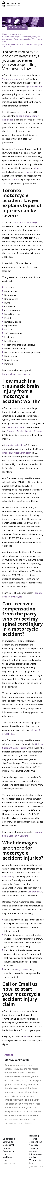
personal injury (34, 86)
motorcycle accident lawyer (25, 222)
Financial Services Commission (16, 452)
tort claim (6, 876)
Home (4, 34)
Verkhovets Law (10, 79)
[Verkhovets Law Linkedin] (9, 1127)
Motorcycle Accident (18, 34)
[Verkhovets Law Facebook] (5, 1127)
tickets (15, 179)
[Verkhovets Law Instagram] (13, 1127)
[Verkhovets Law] (11, 4)
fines (27, 172)
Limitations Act (35, 891)
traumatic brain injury (14, 445)
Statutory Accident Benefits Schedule (24, 431)
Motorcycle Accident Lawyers (16, 374)
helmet (36, 168)
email (26, 1036)
